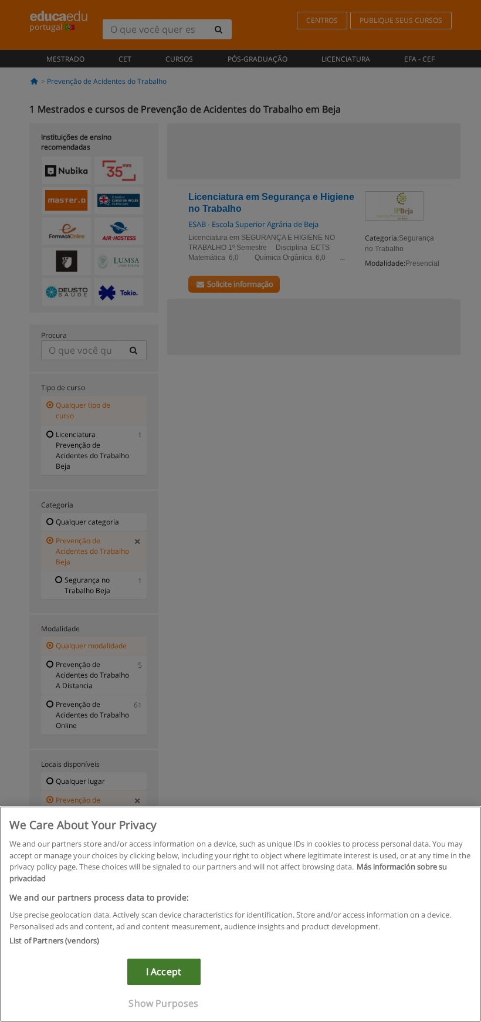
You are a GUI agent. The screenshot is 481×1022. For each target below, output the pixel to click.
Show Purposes (163, 1003)
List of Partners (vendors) (54, 940)
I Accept (163, 971)
